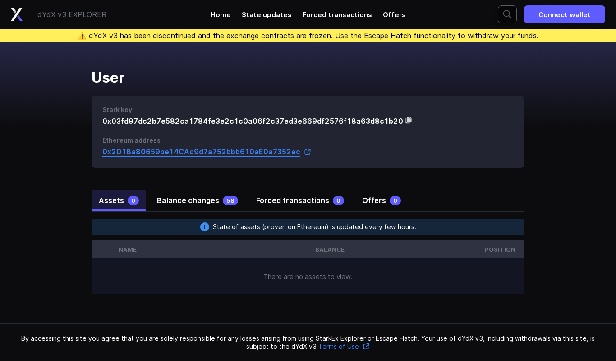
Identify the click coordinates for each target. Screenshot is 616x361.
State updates (267, 14)
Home (221, 14)
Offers (394, 14)
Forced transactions (337, 14)
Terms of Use (338, 346)
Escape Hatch (387, 35)
